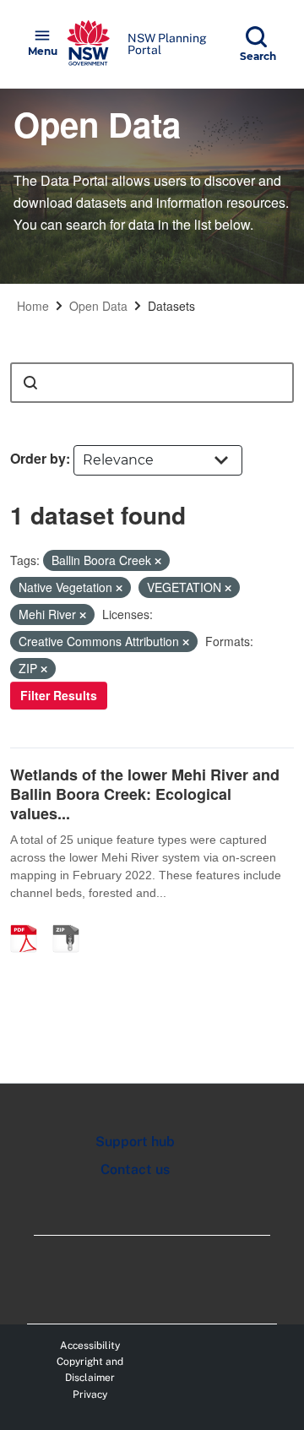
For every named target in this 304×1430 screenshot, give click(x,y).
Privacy (90, 1394)
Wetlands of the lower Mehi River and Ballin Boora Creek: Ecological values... (145, 794)
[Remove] (158, 561)
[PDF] (29, 920)
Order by (38, 458)
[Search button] (30, 382)
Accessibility (90, 1345)
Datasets (171, 305)
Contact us (135, 1169)
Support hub (135, 1142)
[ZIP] (71, 920)
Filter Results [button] (58, 695)
